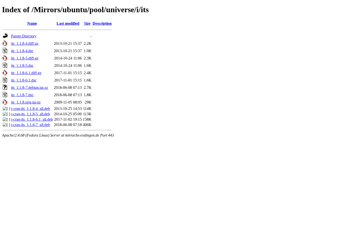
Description (102, 23)
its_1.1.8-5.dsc (22, 65)
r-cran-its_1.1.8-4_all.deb (30, 108)
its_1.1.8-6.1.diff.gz (26, 73)
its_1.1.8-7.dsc (22, 95)
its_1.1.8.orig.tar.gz (26, 102)
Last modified (68, 23)
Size (87, 23)
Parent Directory (23, 36)
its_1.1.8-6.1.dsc (23, 80)
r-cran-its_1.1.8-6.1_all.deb (32, 119)
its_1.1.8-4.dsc (22, 51)
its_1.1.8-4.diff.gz (24, 43)
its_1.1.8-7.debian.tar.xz (29, 87)
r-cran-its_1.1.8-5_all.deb (30, 114)
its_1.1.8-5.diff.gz (24, 58)
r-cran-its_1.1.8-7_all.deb (30, 125)
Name (32, 23)
